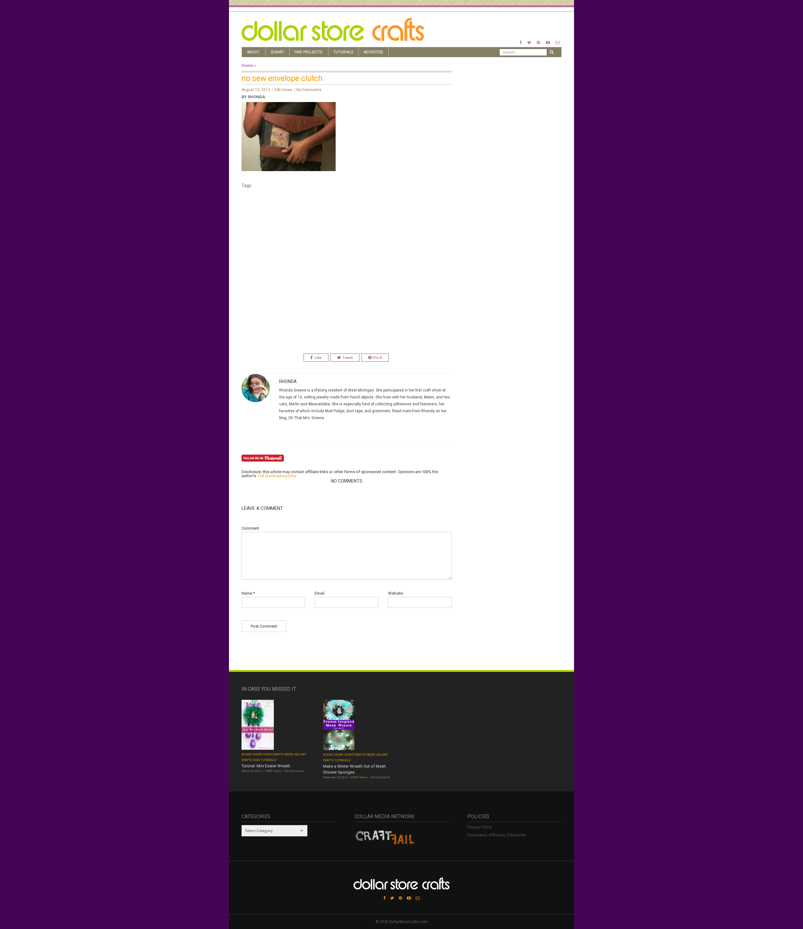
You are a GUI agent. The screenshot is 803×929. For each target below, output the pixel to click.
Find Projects (308, 52)
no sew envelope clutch (282, 78)
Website (395, 593)
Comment (250, 528)
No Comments (309, 90)
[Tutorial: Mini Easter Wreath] (258, 725)
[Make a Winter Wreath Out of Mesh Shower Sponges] (338, 725)
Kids (256, 760)
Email (319, 593)
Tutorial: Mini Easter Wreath (266, 766)
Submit (277, 52)
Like (318, 358)
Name (248, 593)
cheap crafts (273, 754)
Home (247, 65)
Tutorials (343, 52)
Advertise (373, 52)
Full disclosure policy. (277, 475)
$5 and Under (252, 754)
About (253, 52)
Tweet (348, 358)
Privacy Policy (479, 827)
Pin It (377, 358)
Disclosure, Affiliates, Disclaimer (496, 835)
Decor (289, 754)
